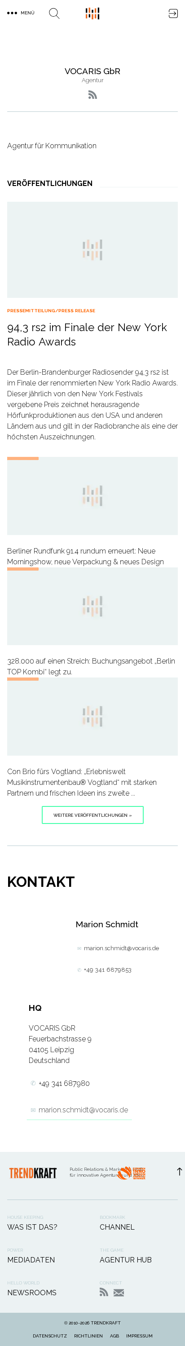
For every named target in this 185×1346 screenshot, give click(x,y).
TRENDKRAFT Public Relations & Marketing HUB (92, 13)
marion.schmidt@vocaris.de (121, 948)
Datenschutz (50, 1335)
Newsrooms (32, 1292)
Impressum (139, 1335)
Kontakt (119, 1293)
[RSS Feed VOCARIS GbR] (92, 94)
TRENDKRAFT (106, 1322)
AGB (114, 1335)
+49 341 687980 (64, 1083)
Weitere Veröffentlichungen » (92, 815)
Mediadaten (31, 1260)
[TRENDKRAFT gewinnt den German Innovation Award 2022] (131, 1175)
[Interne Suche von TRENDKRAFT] (54, 13)
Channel (117, 1227)
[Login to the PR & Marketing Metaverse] (173, 13)
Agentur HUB (126, 1260)
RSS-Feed (104, 1292)
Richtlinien (88, 1335)
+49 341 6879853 (108, 969)
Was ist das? (32, 1227)
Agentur (93, 80)
